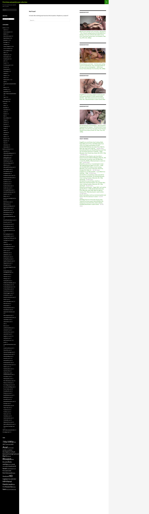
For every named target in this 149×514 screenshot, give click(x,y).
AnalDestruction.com (8, 175)
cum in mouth (11, 464)
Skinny (4, 87)
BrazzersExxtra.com (8, 224)
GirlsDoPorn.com (7, 295)
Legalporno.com (7, 336)
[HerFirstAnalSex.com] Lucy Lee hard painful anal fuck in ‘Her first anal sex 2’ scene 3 (93, 195)
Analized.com (6, 179)
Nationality (5, 101)
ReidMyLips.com (7, 397)
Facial (4, 63)
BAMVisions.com (7, 202)
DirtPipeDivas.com (7, 259)
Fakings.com (6, 278)
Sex (11, 487)
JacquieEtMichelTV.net (8, 317)
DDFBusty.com (6, 252)
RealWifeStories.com (8, 395)
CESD (4, 242)
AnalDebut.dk (6, 173)
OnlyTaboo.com (7, 376)
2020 (12, 444)
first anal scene (7, 470)
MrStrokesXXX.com (8, 362)
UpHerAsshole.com (7, 418)
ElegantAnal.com (7, 263)
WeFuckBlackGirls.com (8, 424)
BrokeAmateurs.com (8, 228)
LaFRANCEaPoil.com (8, 327)
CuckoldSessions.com (8, 246)
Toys (7, 489)
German (5, 124)
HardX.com (6, 299)
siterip (14, 486)
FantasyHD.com (7, 280)
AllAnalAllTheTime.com (8, 167)
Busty (10, 462)
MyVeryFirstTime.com (8, 364)
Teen (4, 97)
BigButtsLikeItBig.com (8, 206)
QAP (4, 81)
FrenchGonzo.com (7, 291)
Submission (6, 91)
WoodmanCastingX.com (9, 426)
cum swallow (5, 466)
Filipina (5, 120)
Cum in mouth (6, 48)
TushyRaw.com (6, 416)
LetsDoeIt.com (6, 338)
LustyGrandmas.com (8, 348)
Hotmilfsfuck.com (7, 309)
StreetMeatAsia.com (8, 405)
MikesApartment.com (8, 354)
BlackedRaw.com (7, 214)
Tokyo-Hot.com (7, 407)
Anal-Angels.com (7, 169)
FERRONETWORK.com (8, 282)
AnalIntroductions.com (8, 177)
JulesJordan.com (7, 321)
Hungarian (5, 126)
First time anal (6, 65)
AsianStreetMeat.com (8, 192)
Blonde (9, 456)
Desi (4, 116)
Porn (13, 484)
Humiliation (6, 71)
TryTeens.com (6, 411)
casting (5, 464)
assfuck (10, 450)
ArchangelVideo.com (8, 190)
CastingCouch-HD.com (8, 238)
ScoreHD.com (6, 399)
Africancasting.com (7, 163)
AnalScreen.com (7, 188)
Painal (9, 481)
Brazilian (5, 107)
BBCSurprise (6, 204)
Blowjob (5, 40)
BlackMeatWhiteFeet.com (9, 216)
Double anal (6, 59)
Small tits (5, 89)
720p (5, 441)
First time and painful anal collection (15, 2)
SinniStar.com (6, 403)
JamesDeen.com (7, 319)
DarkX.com (6, 250)
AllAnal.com (6, 165)
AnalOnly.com (6, 183)
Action (4, 27)
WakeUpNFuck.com (8, 422)
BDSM (4, 34)
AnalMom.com (6, 181)
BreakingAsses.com (7, 226)
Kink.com (5, 325)
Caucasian (5, 109)
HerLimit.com (6, 303)
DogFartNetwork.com (8, 261)
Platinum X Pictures (7, 382)
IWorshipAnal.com (7, 315)
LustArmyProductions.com (9, 344)
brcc (12, 459)
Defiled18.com (6, 254)
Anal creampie (6, 32)
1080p (10, 441)
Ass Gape (5, 452)
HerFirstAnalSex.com (8, 301)
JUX (4, 323)
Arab (4, 103)
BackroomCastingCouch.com (11, 454)
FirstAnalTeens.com (7, 289)
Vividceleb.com (6, 420)
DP (4, 61)
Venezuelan (6, 147)
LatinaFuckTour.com (8, 332)
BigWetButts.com (7, 210)
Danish (5, 113)
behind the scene (7, 36)
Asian (4, 105)
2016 (15, 442)
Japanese (5, 132)
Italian (4, 130)
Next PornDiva (6, 370)
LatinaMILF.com (7, 334)
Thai (4, 142)
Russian (5, 138)
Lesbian (5, 73)
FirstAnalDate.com (7, 284)
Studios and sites (6, 149)
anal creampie (11, 447)
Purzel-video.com (7, 389)
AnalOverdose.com (7, 185)
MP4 (5, 481)
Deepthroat (6, 54)
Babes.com (5, 196)
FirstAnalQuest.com (8, 287)
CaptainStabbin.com (8, 236)
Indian (4, 128)
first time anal (7, 473)
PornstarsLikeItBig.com (8, 387)
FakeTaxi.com (6, 276)
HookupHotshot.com (8, 307)
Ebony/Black (6, 118)
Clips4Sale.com (6, 244)
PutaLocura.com (7, 393)
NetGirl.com (6, 366)
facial (5, 468)
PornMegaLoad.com (8, 384)
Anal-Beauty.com (7, 171)
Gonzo (13, 473)
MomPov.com (6, 358)
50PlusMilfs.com (7, 155)
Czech (4, 111)
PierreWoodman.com (8, 380)
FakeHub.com (6, 274)
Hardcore (6, 476)
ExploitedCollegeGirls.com (9, 267)
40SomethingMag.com (8, 153)
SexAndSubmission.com (8, 401)
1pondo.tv (5, 151)
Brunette (5, 462)
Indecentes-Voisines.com (9, 311)
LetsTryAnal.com (7, 340)
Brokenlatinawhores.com (9, 230)
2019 (9, 444)
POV (4, 487)
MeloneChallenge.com (8, 352)
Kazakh (5, 134)
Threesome (6, 99)
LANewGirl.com (7, 330)
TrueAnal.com (6, 409)
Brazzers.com (6, 222)
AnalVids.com (5, 450)
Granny (5, 67)
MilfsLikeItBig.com (7, 356)
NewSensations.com (8, 368)
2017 (4, 444)
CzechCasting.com (7, 248)
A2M (4, 29)
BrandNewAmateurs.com (9, 220)
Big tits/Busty (6, 38)
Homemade (6, 69)
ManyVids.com (6, 350)
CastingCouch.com (7, 240)
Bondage (5, 42)
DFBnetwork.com (7, 256)
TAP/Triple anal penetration (9, 430)
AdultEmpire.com (7, 161)
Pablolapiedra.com (7, 378)
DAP (4, 52)
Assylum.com (6, 194)
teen (4, 489)
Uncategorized (6, 432)
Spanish (5, 140)
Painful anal (6, 79)
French (5, 122)
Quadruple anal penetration (9, 83)
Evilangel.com (6, 265)
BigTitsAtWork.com (7, 208)
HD (11, 475)
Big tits (5, 456)
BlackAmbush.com (7, 212)
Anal (5, 447)
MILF (4, 77)
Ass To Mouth (11, 452)
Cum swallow (6, 50)
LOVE (4, 342)
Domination (6, 56)
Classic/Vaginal (6, 46)
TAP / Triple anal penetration (9, 93)
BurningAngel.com (7, 234)
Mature (5, 75)
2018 (7, 444)
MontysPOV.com (7, 360)
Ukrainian (5, 145)
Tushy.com (5, 413)
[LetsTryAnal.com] (12, 489)
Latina (4, 136)
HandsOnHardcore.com (8, 297)
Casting (5, 44)
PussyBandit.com (7, 391)
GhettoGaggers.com (8, 293)
